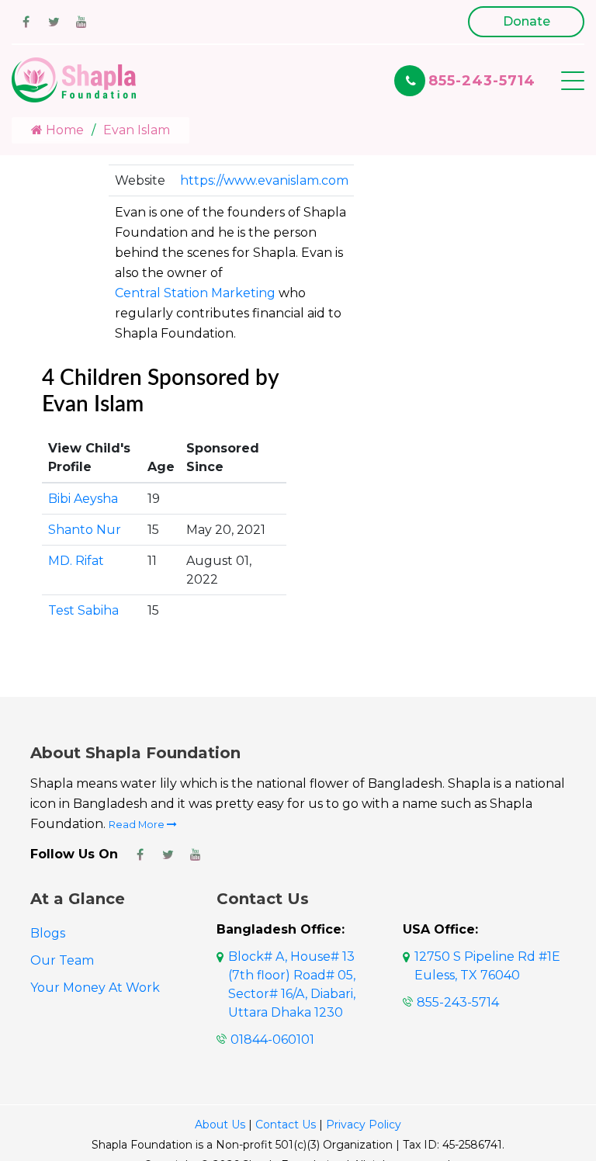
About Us (220, 1125)
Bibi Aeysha (83, 498)
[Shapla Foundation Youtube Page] (195, 854)
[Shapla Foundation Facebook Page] (139, 854)
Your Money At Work (95, 987)
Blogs (47, 933)
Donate (526, 21)
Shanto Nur (84, 529)
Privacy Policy (363, 1125)
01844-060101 (272, 1039)
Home (63, 130)
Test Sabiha (83, 610)
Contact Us (285, 1125)
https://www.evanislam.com (264, 180)
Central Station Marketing (195, 293)
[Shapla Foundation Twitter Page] (167, 854)
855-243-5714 (481, 80)
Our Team (62, 960)
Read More (138, 824)
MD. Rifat (76, 560)
